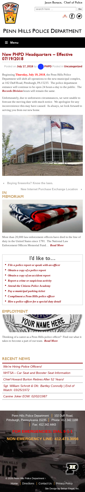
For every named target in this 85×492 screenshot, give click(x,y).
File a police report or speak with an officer (34, 265)
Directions (28, 483)
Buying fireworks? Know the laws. (30, 183)
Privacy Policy (64, 483)
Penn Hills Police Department (29, 478)
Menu (14, 42)
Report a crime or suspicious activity (30, 280)
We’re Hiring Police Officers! (22, 366)
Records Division (12, 90)
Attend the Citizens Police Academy (29, 285)
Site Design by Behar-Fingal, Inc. (62, 488)
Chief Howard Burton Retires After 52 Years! (33, 379)
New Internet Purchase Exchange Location (49, 189)
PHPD (48, 66)
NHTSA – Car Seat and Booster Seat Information (36, 373)
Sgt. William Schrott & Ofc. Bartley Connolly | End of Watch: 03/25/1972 (38, 388)
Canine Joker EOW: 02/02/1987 (25, 396)
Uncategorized (73, 66)
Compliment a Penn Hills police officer (31, 296)
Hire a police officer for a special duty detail (34, 301)
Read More (57, 245)
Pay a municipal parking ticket (26, 291)
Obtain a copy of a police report (27, 270)
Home (14, 483)
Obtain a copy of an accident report (29, 275)
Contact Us (45, 483)
